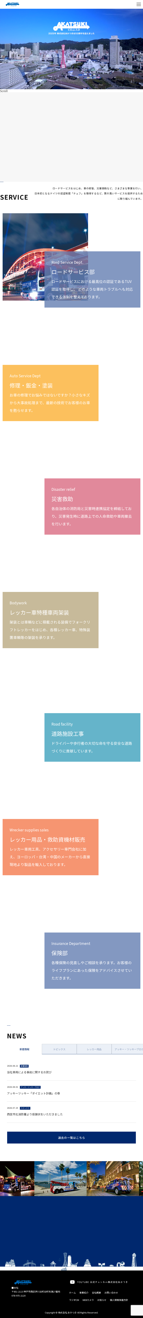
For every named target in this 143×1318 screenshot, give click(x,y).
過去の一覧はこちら (71, 1137)
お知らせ (101, 1300)
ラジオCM (74, 1300)
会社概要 (96, 1292)
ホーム (72, 1292)
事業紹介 (83, 1292)
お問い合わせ (111, 1292)
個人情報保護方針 (119, 1300)
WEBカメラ (88, 1300)
